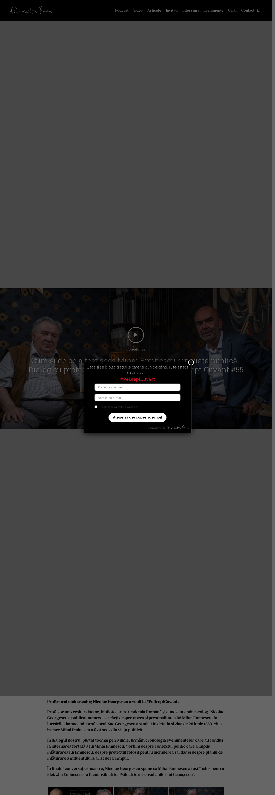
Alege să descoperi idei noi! (137, 417)
